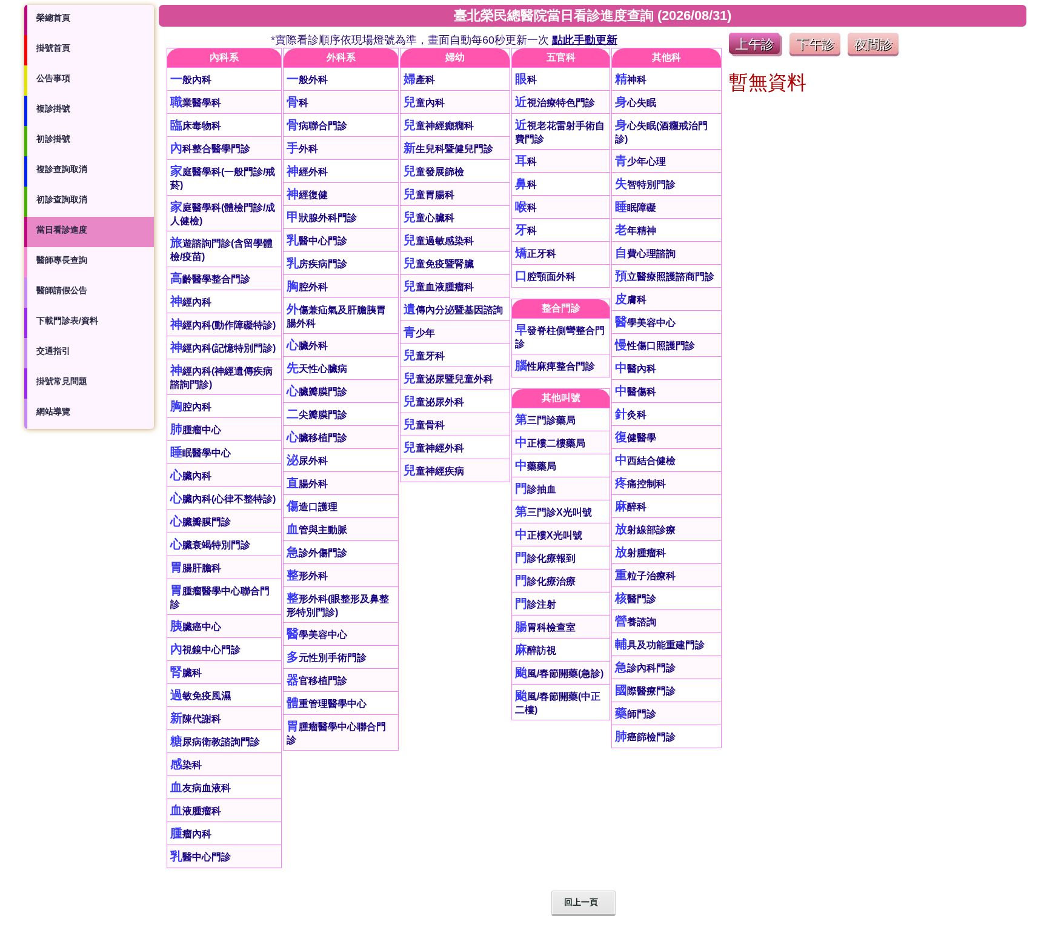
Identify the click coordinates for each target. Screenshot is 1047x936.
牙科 (526, 230)
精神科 (630, 80)
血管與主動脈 (317, 530)
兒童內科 (424, 103)
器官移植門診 (317, 680)
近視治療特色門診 (555, 103)
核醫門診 (635, 599)
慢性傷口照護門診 (655, 345)
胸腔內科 (190, 407)
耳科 (526, 161)
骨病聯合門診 (317, 126)
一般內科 (190, 80)
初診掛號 (53, 139)
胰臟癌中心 (195, 627)
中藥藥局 (535, 466)
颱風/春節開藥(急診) (559, 673)
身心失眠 (635, 103)
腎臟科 (186, 673)
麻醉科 (630, 507)
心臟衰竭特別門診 (210, 545)
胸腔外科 (307, 287)
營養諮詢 (635, 622)
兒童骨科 (424, 425)
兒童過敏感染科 (439, 241)
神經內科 (190, 302)
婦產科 (419, 80)
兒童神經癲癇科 (439, 126)
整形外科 (307, 576)
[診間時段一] (755, 53)
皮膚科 (630, 299)
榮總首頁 (53, 17)
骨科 (297, 103)
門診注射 (535, 604)
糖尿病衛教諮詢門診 (215, 742)
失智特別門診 (645, 184)
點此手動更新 (584, 40)
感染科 (186, 765)
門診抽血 (535, 489)
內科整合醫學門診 (210, 149)
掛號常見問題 (61, 381)
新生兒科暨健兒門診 (448, 149)
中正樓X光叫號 (548, 535)
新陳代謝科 (195, 719)
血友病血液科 (200, 788)
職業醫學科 (195, 103)
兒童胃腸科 (429, 195)
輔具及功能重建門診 (660, 645)
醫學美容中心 (317, 634)
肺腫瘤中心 (195, 430)
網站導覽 (53, 411)
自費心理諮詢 (645, 253)
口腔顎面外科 (545, 276)
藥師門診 (635, 714)
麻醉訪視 (535, 650)
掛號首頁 (53, 48)
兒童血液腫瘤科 (439, 287)
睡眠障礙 (635, 207)
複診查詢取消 (61, 169)
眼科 (526, 80)
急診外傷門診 (317, 553)
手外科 (302, 149)
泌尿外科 (307, 461)
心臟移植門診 (317, 438)
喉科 (526, 207)
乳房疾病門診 (317, 264)
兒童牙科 (424, 356)
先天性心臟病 (317, 368)
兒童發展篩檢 (434, 172)
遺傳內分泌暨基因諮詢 (453, 310)
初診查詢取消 (61, 199)
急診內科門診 (645, 668)
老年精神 (635, 230)
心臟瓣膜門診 (200, 522)
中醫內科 (635, 368)
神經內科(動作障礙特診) (223, 325)
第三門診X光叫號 (553, 512)
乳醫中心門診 (200, 857)
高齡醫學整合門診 (210, 279)
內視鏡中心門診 (205, 650)
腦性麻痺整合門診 (555, 366)
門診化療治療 (545, 581)
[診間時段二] (814, 53)
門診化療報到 (545, 558)
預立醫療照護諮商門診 (664, 276)
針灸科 (630, 415)
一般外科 (307, 80)
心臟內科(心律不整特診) (223, 499)
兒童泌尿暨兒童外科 (448, 379)
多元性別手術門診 (327, 657)
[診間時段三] (873, 53)
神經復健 (307, 195)
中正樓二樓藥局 (550, 443)
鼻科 (526, 184)
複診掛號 (53, 108)
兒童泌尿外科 (434, 402)
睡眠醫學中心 (200, 453)
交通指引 (53, 351)
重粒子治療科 (645, 576)
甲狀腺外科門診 (322, 218)
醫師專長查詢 (61, 260)
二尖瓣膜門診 (317, 415)
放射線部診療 (645, 530)
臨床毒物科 (195, 126)
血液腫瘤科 (195, 811)
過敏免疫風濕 (200, 696)
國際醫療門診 (645, 691)
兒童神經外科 (434, 448)
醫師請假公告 (61, 290)
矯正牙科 (535, 253)
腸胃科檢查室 (545, 627)
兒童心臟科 (429, 218)
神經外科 (307, 172)
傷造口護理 (312, 507)
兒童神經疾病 (434, 471)
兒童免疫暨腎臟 (439, 264)
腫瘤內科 (190, 834)
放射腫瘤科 (640, 553)
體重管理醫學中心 (327, 704)
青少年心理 (640, 161)
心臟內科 (190, 476)
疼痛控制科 (640, 484)
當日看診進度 (61, 229)
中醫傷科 (635, 392)
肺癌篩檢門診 (645, 737)
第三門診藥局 (545, 420)
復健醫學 (635, 438)
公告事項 (53, 78)
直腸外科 (307, 484)
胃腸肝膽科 (195, 568)
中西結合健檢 (645, 461)
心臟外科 (307, 345)
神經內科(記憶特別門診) (223, 348)
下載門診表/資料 (67, 320)
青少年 (419, 333)
